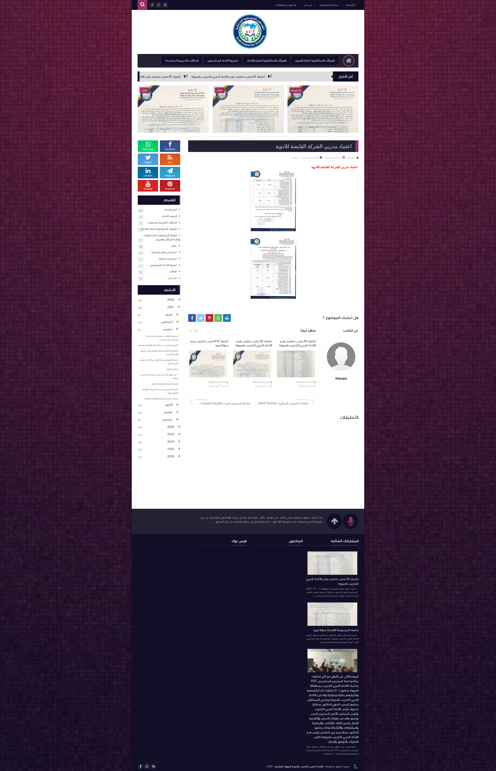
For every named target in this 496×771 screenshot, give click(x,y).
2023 (170, 434)
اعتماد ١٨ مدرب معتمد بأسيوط (140, 77)
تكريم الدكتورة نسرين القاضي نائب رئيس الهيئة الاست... (159, 352)
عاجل (295, 157)
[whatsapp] (147, 766)
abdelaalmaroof (304, 382)
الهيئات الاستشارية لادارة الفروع (315, 60)
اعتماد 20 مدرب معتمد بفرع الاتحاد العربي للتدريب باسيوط (332, 581)
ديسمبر (167, 419)
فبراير (168, 314)
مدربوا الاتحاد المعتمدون (222, 60)
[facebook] (140, 766)
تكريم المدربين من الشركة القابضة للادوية (158, 345)
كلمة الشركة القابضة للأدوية (164, 384)
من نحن (308, 5)
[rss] (154, 766)
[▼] (179, 307)
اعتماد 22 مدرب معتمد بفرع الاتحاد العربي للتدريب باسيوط (269, 77)
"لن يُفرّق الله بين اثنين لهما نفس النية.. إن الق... (158, 376)
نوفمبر (167, 412)
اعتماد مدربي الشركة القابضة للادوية (161, 398)
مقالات (173, 271)
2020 (170, 300)
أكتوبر (168, 405)
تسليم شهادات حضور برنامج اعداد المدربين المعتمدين (162, 337)
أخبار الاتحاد (170, 210)
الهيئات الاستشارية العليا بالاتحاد (266, 60)
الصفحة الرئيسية (310, 157)
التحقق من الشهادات (285, 5)
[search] (142, 5)
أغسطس (166, 322)
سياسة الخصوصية (328, 5)
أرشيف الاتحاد (169, 216)
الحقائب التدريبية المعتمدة (181, 60)
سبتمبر (167, 329)
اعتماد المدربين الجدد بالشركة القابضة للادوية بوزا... (160, 391)
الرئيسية (350, 5)
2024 (170, 441)
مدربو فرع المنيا (168, 259)
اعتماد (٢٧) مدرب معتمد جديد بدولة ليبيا (196, 77)
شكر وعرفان (172, 369)
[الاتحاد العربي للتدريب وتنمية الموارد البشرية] (249, 32)
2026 (170, 456)
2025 (170, 449)
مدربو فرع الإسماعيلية (164, 252)
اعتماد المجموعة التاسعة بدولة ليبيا (336, 630)
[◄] (179, 300)
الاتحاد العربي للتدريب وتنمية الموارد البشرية (299, 766)
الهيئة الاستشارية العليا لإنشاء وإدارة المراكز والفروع (161, 237)
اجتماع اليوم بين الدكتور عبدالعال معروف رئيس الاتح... (159, 361)
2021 (170, 307)
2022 (170, 427)
